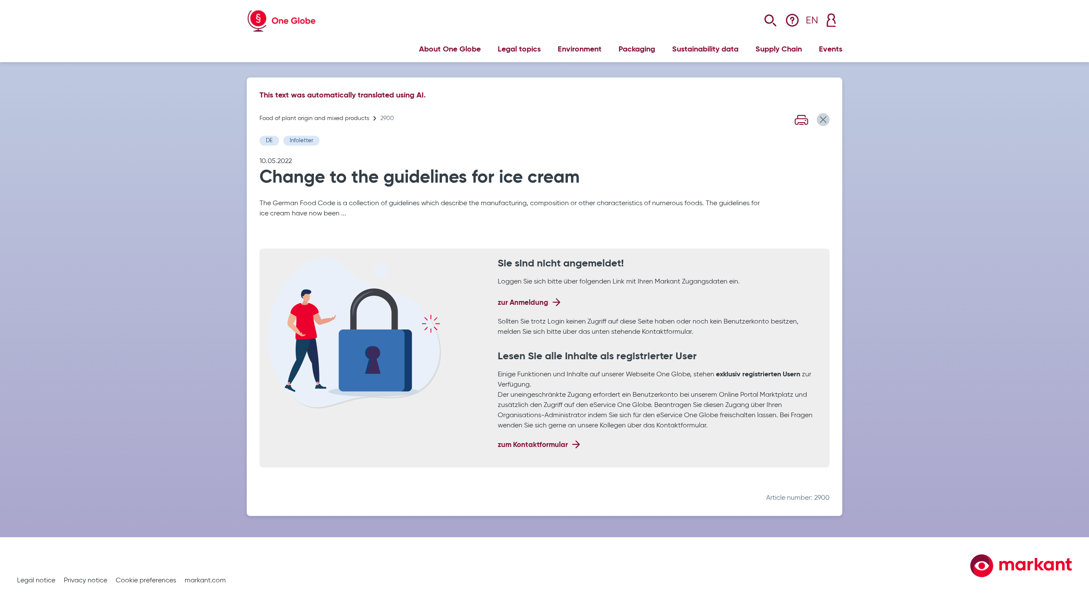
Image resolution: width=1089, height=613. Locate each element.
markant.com (205, 580)
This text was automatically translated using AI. (342, 95)
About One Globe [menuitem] (450, 49)
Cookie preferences (146, 580)
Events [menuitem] (830, 49)
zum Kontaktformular (533, 445)
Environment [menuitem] (580, 49)
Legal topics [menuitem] (519, 49)
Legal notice (36, 580)
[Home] (281, 15)
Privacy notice (85, 580)
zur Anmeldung (523, 302)
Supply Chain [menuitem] (778, 49)
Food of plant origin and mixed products (314, 118)
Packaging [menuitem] (637, 49)
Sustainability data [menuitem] (705, 49)
